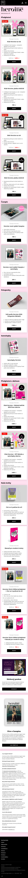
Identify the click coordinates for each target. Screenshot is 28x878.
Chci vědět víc (14, 745)
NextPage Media (4, 840)
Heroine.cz (3, 846)
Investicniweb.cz (4, 856)
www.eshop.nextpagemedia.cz (8, 766)
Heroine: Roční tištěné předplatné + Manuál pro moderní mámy (14, 638)
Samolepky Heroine (14, 360)
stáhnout (14, 689)
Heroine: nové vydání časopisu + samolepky (14, 268)
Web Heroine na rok (14, 135)
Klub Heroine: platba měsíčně (14, 88)
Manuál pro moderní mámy (14, 548)
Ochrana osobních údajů (6, 864)
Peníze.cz (3, 850)
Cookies (2, 866)
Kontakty (3, 859)
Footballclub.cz (4, 848)
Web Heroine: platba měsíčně (14, 178)
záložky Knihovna (6, 808)
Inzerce (2, 842)
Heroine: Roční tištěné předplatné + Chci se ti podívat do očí (14, 590)
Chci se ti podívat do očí (14, 507)
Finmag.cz (3, 854)
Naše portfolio (4, 844)
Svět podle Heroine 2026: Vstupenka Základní (14, 315)
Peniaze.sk (3, 852)
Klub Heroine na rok (14, 42)
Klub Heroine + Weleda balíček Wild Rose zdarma (14, 406)
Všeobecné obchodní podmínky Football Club (11, 867)
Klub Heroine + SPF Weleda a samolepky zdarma (14, 455)
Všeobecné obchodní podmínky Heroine (9, 868)
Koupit (14, 61)
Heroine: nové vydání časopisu (14, 226)
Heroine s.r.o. (12, 829)
